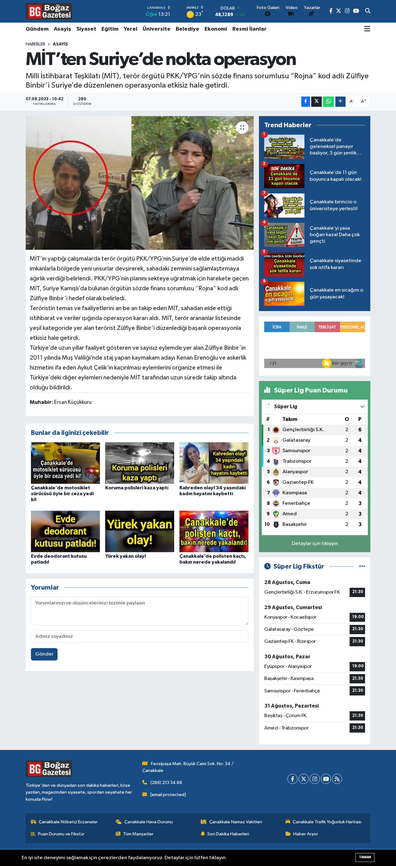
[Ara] (367, 11)
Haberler (35, 44)
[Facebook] (292, 779)
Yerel (130, 29)
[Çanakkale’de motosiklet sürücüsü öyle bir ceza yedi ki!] (65, 462)
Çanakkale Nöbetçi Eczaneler (68, 822)
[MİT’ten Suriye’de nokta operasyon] (140, 183)
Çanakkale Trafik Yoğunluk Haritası (327, 822)
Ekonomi (215, 29)
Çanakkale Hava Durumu (148, 822)
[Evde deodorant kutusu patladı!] (65, 531)
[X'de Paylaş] (316, 102)
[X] (304, 779)
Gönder (44, 654)
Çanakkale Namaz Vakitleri (235, 822)
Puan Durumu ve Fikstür (61, 834)
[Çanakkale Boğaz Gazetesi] (49, 11)
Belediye (187, 29)
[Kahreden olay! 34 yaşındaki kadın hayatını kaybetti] (213, 462)
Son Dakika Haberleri (228, 834)
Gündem (37, 29)
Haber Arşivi (305, 834)
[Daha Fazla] (340, 102)
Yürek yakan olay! (125, 556)
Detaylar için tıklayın (315, 543)
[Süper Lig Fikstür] (362, 566)
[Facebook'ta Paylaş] (305, 102)
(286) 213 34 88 (166, 782)
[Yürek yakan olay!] (139, 531)
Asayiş (62, 29)
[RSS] (337, 779)
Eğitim (109, 29)
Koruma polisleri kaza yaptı (136, 487)
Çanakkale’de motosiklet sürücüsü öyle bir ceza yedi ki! (62, 493)
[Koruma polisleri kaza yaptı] (139, 462)
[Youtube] (326, 779)
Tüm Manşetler (138, 834)
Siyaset (86, 29)
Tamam (365, 857)
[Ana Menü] (367, 29)
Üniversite (156, 29)
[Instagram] (315, 779)
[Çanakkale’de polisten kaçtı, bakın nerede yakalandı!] (213, 531)
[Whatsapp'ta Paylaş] (328, 102)
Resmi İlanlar (249, 29)
